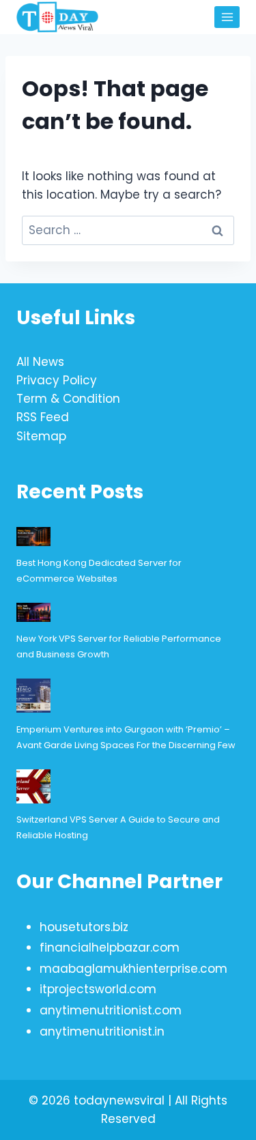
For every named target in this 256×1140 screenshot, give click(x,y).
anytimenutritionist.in (102, 1031)
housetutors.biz (84, 927)
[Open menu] (227, 16)
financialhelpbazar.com (110, 947)
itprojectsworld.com (98, 989)
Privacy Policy (56, 380)
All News (40, 362)
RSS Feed (42, 417)
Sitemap (41, 436)
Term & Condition (68, 398)
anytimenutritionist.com (111, 1010)
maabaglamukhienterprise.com (133, 968)
